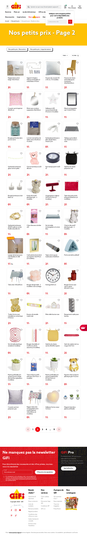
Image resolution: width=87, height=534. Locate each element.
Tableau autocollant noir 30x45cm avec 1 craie (70, 139)
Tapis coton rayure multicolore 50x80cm (52, 256)
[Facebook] (11, 510)
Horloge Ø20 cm (50, 285)
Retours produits (33, 509)
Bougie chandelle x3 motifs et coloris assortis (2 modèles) (33, 345)
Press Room (57, 509)
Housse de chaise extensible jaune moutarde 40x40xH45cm (69, 80)
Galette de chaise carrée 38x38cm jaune (52, 345)
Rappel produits (33, 511)
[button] (65, 7)
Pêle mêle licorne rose (52, 314)
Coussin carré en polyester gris (13, 408)
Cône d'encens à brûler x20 (34, 226)
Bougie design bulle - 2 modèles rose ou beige (34, 285)
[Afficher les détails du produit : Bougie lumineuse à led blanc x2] (15, 186)
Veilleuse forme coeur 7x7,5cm (52, 408)
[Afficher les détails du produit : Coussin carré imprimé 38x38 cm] (15, 99)
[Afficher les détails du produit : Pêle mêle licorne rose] (52, 305)
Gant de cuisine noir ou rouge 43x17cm (71, 345)
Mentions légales (25, 532)
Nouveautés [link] (9, 17)
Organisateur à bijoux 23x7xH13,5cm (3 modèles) (52, 197)
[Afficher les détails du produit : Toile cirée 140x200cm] (15, 275)
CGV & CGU (16, 532)
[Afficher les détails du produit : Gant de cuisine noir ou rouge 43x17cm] (71, 334)
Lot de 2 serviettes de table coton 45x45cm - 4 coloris (34, 139)
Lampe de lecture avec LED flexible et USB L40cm (15, 256)
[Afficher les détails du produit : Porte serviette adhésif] (71, 245)
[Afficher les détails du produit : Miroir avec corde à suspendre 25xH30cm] (34, 99)
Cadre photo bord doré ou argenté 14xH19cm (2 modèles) (34, 256)
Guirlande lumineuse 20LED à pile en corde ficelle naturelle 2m (14, 227)
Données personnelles (37, 532)
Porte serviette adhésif (71, 255)
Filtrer (74, 55)
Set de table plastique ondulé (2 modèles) (15, 345)
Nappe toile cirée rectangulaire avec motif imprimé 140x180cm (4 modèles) (32, 410)
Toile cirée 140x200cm (15, 285)
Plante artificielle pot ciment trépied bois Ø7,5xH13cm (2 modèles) (52, 377)
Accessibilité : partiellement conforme (66, 532)
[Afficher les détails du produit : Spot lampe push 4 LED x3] (52, 158)
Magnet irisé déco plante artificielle (70, 408)
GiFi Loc (43, 509)
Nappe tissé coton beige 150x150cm (14, 79)
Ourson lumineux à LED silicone (34, 167)
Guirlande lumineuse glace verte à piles (14, 167)
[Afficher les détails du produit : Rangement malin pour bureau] (71, 305)
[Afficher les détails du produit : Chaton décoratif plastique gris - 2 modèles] (71, 216)
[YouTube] (20, 510)
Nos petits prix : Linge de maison (40, 49)
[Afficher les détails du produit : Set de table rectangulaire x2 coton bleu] (52, 216)
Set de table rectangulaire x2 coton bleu (52, 227)
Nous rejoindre (58, 501)
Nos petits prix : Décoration (17, 49)
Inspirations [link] (21, 17)
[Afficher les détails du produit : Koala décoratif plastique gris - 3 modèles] (34, 186)
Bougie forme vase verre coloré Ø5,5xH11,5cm (70, 286)
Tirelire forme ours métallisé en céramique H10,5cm (15, 316)
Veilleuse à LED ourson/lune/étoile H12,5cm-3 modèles (51, 110)
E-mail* (5, 470)
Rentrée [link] (8, 12)
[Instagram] (15, 510)
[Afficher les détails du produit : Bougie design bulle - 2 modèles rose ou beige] (34, 275)
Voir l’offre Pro (68, 468)
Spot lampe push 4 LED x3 (52, 167)
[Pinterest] (11, 515)
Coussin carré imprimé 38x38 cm (15, 109)
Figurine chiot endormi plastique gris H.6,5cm (71, 375)
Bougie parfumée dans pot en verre (15, 139)
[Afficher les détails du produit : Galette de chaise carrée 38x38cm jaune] (52, 334)
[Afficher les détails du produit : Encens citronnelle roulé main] (34, 305)
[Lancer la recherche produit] (28, 7)
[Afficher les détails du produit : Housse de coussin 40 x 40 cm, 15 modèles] (52, 68)
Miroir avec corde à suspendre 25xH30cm (34, 109)
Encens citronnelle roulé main (32, 315)
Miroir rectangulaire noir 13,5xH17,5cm (70, 109)
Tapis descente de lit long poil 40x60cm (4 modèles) (71, 197)
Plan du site (9, 532)
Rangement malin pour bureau (71, 315)
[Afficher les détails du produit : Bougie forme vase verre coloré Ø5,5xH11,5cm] (71, 275)
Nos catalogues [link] (34, 17)
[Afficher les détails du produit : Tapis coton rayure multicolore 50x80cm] (52, 245)
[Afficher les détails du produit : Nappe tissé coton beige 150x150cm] (15, 68)
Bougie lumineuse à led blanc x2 (15, 196)
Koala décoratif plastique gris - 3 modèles (32, 197)
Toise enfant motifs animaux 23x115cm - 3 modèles (34, 376)
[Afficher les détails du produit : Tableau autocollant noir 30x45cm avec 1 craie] (71, 128)
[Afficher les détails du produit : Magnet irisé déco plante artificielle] (71, 396)
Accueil (7, 21)
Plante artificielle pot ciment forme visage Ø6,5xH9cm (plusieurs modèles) (15, 377)
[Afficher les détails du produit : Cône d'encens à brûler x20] (34, 216)
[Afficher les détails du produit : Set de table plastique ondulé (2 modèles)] (15, 334)
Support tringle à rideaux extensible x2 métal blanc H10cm (33, 79)
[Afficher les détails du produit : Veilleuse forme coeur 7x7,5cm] (52, 396)
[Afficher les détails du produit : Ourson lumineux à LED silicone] (34, 158)
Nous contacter (33, 501)
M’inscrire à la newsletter (45, 472)
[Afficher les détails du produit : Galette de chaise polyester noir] (71, 158)
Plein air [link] (17, 12)
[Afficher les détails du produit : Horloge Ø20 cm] (52, 275)
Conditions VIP (45, 506)
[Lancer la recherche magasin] (70, 22)
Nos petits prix (15, 21)
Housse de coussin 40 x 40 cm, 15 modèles (52, 79)
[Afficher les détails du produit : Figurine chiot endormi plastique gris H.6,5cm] (71, 365)
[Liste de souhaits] (21, 62)
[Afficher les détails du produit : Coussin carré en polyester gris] (15, 396)
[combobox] (43, 7)
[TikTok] (15, 515)
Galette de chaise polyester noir (69, 167)
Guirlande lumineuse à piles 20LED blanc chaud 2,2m (52, 139)
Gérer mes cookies (49, 532)
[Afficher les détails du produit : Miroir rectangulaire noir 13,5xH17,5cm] (71, 99)
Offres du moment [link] (45, 12)
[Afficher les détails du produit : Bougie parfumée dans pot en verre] (15, 128)
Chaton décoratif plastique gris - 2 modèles (69, 227)
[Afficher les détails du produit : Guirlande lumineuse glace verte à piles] (15, 158)
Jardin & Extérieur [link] (29, 12)
